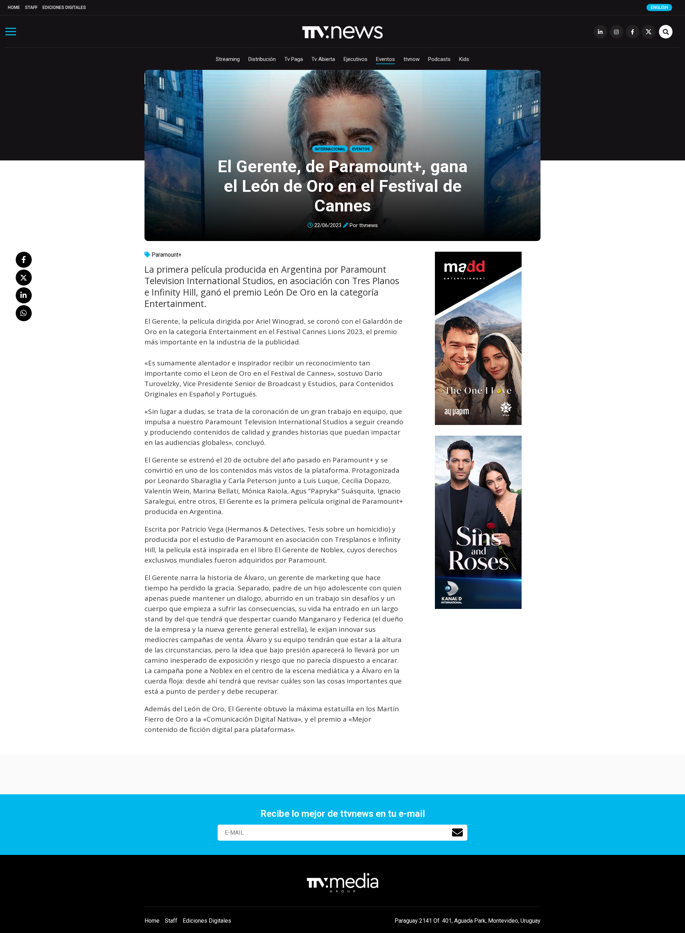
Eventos (385, 59)
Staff (31, 7)
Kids (464, 59)
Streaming (228, 59)
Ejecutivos (355, 59)
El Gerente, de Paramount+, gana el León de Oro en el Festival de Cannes (343, 186)
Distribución (262, 59)
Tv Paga (293, 59)
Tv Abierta (323, 59)
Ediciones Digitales (64, 7)
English (659, 7)
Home (14, 7)
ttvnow (412, 59)
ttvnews (368, 225)
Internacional (330, 149)
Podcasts (439, 59)
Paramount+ (167, 254)
